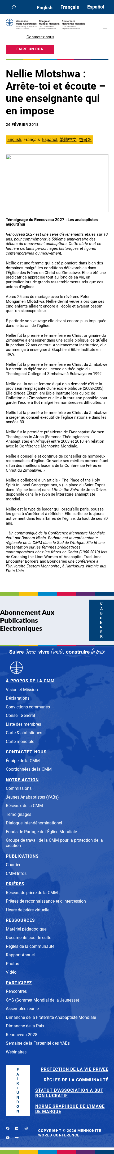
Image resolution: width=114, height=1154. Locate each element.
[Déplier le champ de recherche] (14, 7)
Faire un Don (17, 1090)
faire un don (30, 49)
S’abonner (101, 620)
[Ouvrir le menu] (105, 27)
